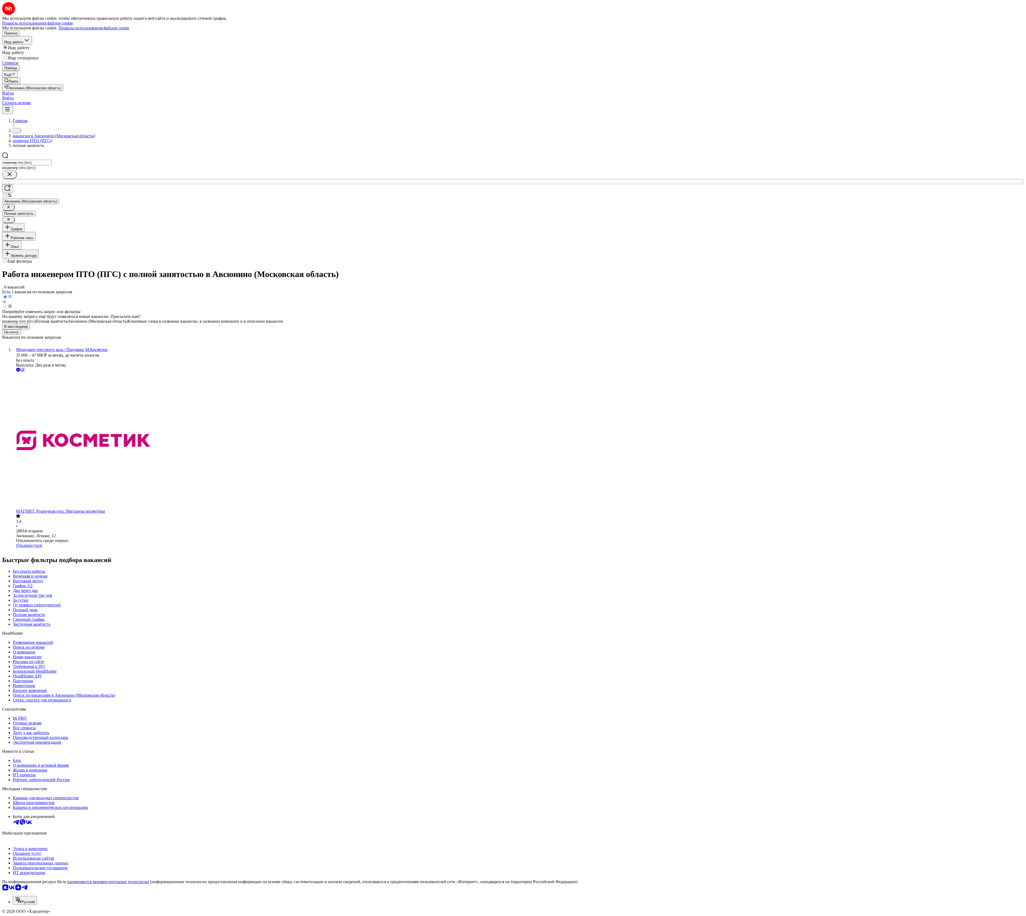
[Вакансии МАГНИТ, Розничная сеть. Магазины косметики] (518, 441)
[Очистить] (9, 174)
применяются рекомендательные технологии (108, 881)
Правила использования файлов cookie (94, 28)
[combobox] (27, 162)
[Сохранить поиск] (7, 188)
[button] (8, 93)
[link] (11, 80)
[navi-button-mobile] (7, 109)
